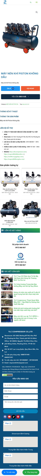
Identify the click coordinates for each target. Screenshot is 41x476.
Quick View (9, 186)
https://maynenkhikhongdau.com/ (14, 159)
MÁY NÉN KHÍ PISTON (12, 104)
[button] (31, 2)
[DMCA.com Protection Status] (7, 375)
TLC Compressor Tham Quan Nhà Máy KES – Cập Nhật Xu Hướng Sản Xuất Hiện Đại (27, 302)
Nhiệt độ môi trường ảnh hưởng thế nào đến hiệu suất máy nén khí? (26, 309)
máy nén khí (25, 104)
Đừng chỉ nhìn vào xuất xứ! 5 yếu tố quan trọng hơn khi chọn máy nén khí (27, 294)
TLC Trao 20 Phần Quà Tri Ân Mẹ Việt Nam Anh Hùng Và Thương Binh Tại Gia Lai (26, 278)
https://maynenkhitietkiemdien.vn (14, 154)
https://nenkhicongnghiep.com (13, 156)
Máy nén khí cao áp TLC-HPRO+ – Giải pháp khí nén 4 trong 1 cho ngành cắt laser (26, 318)
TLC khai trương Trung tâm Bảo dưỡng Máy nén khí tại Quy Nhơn (26, 285)
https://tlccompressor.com (18, 152)
